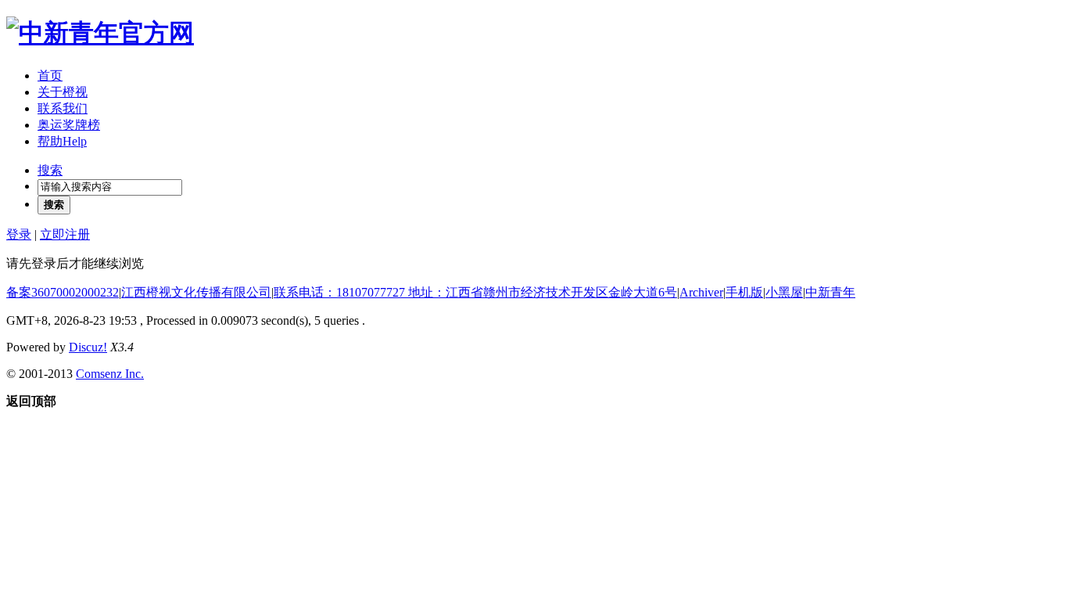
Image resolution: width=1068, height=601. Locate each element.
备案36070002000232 (62, 292)
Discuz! (88, 347)
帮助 (62, 141)
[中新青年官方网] (100, 33)
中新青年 (830, 292)
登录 (18, 234)
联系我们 (63, 108)
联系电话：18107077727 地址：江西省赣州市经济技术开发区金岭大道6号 (475, 292)
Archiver (701, 292)
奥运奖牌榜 (69, 124)
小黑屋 (784, 292)
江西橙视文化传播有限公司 (196, 292)
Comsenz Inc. (110, 373)
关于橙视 (63, 92)
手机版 (744, 292)
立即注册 (65, 234)
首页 (50, 75)
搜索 (50, 170)
